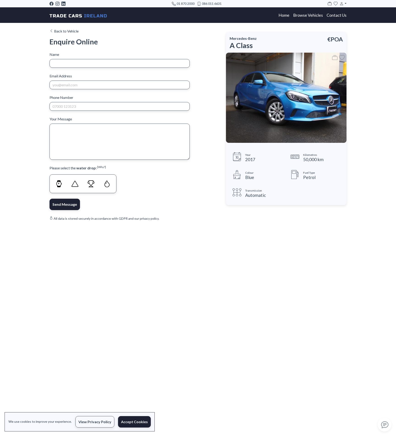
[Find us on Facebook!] (52, 3)
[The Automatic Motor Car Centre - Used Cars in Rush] (78, 15)
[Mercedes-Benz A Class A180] (286, 97)
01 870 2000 (186, 3)
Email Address (61, 76)
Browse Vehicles (308, 15)
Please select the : (78, 167)
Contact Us (336, 15)
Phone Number (61, 97)
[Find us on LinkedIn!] (64, 3)
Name (54, 54)
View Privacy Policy (94, 422)
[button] (342, 3)
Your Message (61, 119)
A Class (241, 45)
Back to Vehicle (66, 31)
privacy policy (149, 218)
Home (283, 15)
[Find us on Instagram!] (58, 3)
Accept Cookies (134, 422)
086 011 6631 (212, 3)
